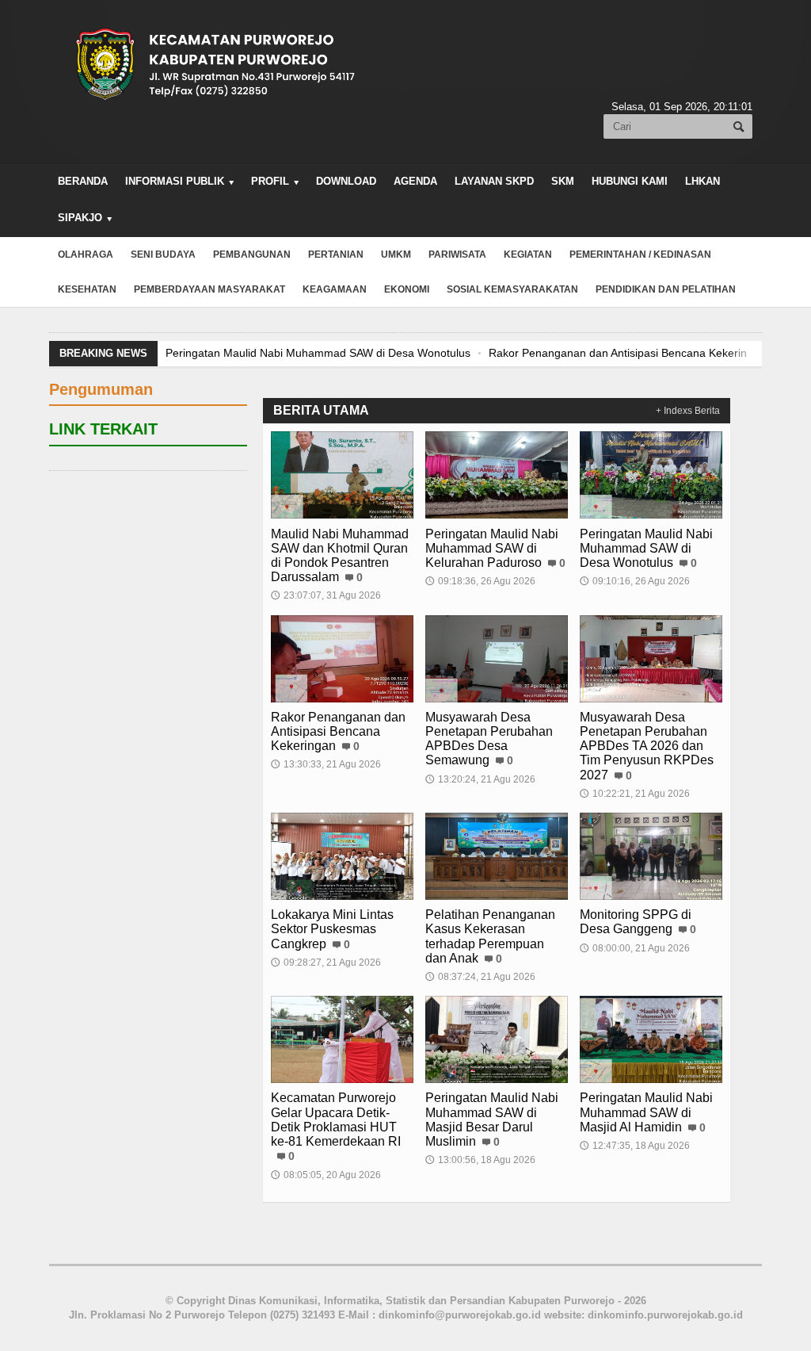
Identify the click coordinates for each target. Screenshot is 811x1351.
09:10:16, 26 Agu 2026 (635, 581)
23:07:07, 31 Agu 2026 (326, 595)
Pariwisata (457, 254)
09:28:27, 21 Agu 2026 (326, 962)
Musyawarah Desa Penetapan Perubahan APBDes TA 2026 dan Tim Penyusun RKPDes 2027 (647, 746)
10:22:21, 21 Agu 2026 (635, 793)
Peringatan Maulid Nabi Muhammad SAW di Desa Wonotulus (646, 548)
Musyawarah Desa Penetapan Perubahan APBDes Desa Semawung (489, 738)
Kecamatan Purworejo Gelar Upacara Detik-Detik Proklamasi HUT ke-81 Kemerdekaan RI (336, 1119)
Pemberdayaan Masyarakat (209, 289)
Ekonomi (406, 289)
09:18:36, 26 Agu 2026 (480, 581)
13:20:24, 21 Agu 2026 (480, 779)
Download (346, 181)
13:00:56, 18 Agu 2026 (480, 1159)
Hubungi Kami (630, 181)
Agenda (415, 181)
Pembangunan (252, 254)
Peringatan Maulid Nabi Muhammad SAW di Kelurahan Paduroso (491, 548)
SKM (562, 181)
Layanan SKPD (494, 181)
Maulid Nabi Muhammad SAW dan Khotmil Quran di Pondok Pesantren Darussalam (340, 555)
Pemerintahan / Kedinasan (640, 254)
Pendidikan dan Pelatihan (666, 289)
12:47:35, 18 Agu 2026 (635, 1145)
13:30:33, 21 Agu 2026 (326, 764)
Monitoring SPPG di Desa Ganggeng (635, 922)
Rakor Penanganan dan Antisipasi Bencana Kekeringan (415, 352)
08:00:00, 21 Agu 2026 (635, 948)
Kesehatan (87, 289)
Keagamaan (335, 289)
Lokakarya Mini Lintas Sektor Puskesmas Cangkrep (332, 929)
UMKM (396, 254)
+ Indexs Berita (688, 410)
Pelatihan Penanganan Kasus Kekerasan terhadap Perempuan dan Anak (490, 936)
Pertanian (336, 254)
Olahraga (85, 254)
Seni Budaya (163, 254)
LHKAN (702, 181)
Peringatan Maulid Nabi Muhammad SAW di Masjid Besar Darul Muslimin (491, 1119)
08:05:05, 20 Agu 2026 (326, 1175)
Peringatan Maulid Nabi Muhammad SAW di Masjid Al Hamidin (646, 1112)
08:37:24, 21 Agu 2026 (480, 976)
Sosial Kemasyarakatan (512, 289)
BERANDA (83, 181)
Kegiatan (528, 254)
